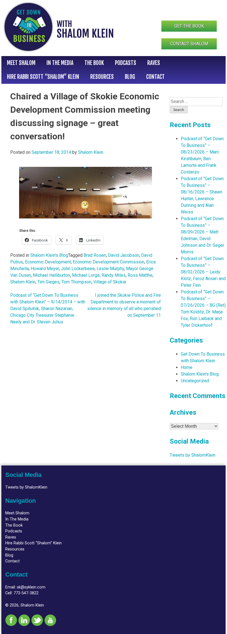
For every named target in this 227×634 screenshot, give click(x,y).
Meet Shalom (21, 62)
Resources (102, 76)
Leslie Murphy (110, 268)
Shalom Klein (90, 152)
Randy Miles (114, 275)
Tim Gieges (48, 282)
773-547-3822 (26, 593)
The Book (94, 62)
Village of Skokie (109, 282)
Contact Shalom (189, 43)
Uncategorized (195, 380)
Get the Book (189, 26)
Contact (155, 76)
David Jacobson (123, 255)
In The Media (60, 62)
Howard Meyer (45, 268)
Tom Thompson (76, 282)
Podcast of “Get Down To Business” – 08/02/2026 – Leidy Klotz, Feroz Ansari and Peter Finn (203, 272)
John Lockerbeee (78, 268)
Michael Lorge (86, 275)
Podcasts (125, 62)
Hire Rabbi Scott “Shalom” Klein (43, 76)
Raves (153, 62)
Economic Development (48, 262)
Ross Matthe (140, 275)
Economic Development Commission (108, 262)
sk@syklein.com (31, 587)
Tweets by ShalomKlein (192, 455)
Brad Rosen (95, 255)
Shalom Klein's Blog (49, 255)
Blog (130, 76)
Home (186, 367)
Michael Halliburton (51, 275)
